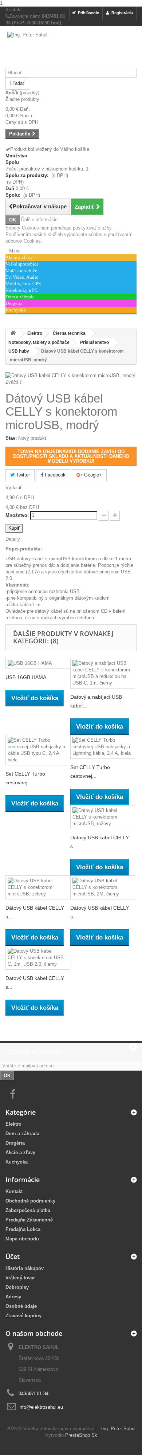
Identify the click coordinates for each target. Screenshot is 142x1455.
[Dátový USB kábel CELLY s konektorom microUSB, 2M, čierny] (102, 887)
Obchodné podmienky (30, 1201)
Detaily (12, 539)
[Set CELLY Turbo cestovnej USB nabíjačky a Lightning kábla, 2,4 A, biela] (102, 747)
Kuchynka (16, 1162)
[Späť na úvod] (13, 333)
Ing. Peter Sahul (118, 1428)
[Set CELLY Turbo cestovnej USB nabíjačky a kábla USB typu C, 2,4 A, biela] (37, 750)
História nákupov (24, 1268)
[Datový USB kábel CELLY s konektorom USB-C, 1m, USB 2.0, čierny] (37, 958)
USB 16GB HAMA (25, 677)
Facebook (54, 475)
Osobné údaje (21, 1306)
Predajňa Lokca (22, 1229)
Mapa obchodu (22, 1239)
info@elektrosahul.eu (41, 1407)
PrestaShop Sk (81, 1435)
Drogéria (15, 1143)
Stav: (11, 438)
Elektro (13, 1124)
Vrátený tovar (20, 1278)
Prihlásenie (87, 13)
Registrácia (121, 13)
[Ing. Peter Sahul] (71, 50)
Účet (12, 1256)
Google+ (92, 475)
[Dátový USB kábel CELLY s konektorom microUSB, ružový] (102, 817)
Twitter (22, 475)
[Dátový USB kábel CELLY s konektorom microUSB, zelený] (37, 887)
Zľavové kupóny (23, 1315)
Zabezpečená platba (27, 1210)
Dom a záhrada (22, 1133)
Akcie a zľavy (20, 1152)
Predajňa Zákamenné (29, 1220)
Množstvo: (17, 515)
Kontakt (13, 9)
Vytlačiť (13, 487)
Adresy (13, 1296)
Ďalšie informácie (39, 219)
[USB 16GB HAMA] (37, 663)
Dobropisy (17, 1287)
